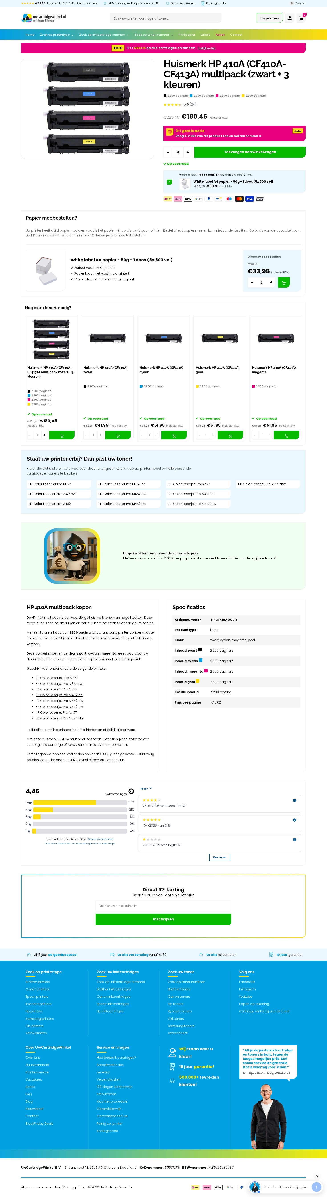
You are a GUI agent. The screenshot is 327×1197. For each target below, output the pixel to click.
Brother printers (38, 982)
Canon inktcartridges (113, 996)
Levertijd (103, 1072)
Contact (32, 1116)
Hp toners (175, 1004)
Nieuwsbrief (34, 1109)
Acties (30, 1087)
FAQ (29, 1094)
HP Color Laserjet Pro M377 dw (52, 494)
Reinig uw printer (110, 1123)
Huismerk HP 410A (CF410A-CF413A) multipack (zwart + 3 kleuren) (50, 372)
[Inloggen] (289, 18)
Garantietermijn (109, 1109)
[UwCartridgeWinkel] (43, 18)
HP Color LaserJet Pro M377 (50, 484)
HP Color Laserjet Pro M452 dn (122, 484)
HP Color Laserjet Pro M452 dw (122, 494)
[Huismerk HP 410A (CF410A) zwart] (107, 339)
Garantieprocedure (112, 1116)
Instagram (247, 989)
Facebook (247, 982)
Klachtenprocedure (112, 1101)
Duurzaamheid (37, 1065)
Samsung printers (40, 1018)
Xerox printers (36, 1033)
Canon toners (179, 996)
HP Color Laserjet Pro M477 (189, 484)
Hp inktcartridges (110, 1011)
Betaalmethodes (110, 1065)
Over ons (33, 1057)
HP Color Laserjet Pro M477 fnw (262, 484)
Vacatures (34, 1079)
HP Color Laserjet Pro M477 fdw (192, 504)
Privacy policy (74, 1187)
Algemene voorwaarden (40, 1187)
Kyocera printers (39, 1004)
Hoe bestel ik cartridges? (116, 1057)
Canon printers (37, 989)
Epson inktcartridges (113, 1004)
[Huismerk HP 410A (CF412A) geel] (219, 339)
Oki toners (176, 1018)
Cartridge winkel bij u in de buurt (264, 1011)
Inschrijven (163, 919)
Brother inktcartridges (114, 989)
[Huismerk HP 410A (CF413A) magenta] (276, 339)
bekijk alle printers (121, 730)
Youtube (245, 996)
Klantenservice (37, 1072)
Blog (29, 1101)
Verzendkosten (108, 1079)
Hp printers (34, 1011)
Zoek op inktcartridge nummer (121, 982)
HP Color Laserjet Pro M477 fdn (192, 494)
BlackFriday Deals (39, 1123)
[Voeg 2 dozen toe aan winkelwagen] (284, 282)
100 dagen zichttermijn (114, 1087)
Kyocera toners (180, 1011)
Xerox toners (178, 1033)
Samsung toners (181, 1026)
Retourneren (106, 1094)
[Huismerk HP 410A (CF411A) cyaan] (163, 339)
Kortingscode (107, 1131)
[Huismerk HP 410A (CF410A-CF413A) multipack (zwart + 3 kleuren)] (51, 339)
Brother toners (179, 989)
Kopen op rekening (254, 1004)
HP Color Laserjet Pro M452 (50, 504)
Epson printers (37, 996)
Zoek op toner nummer (186, 982)
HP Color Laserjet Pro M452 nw (122, 504)
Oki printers (34, 1026)
